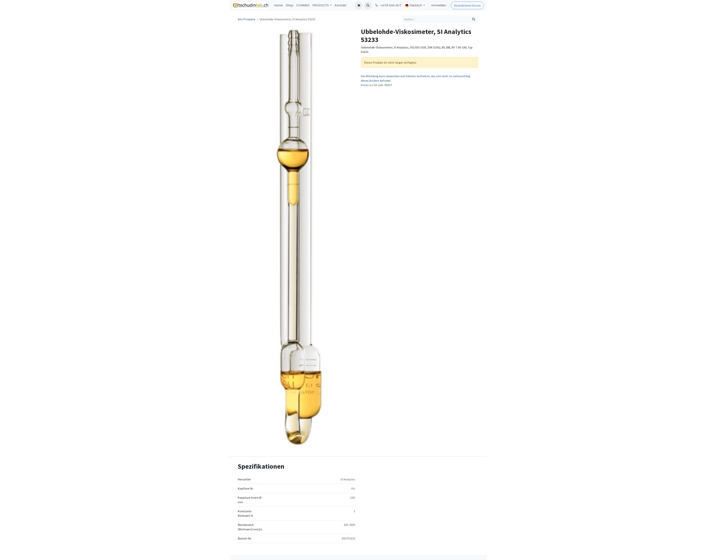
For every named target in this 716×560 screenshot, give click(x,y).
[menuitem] (278, 5)
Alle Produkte (246, 19)
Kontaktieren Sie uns (467, 5)
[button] (368, 5)
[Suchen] (473, 19)
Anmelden (438, 5)
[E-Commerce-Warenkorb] (358, 5)
